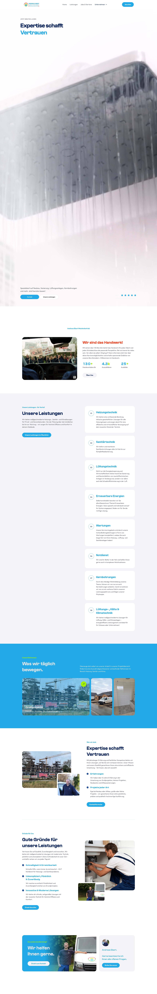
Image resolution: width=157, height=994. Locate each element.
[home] (31, 4)
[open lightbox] (49, 358)
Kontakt (29, 297)
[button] (100, 4)
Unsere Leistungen (49, 297)
